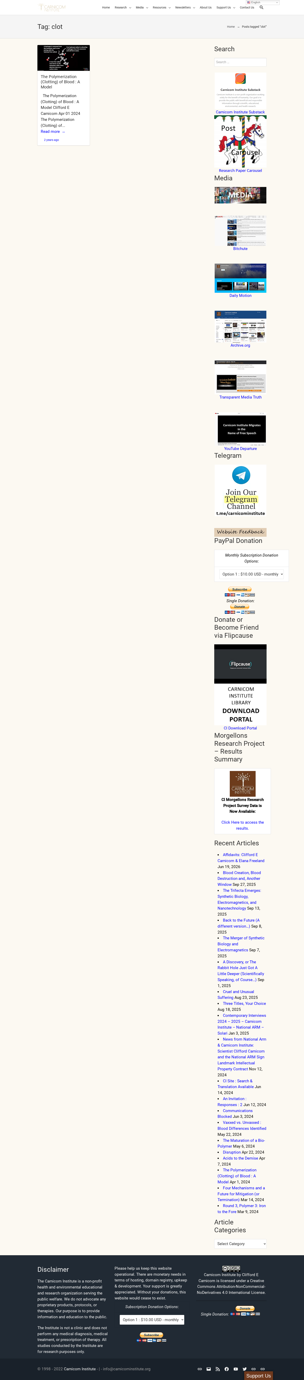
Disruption (232, 1152)
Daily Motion (240, 295)
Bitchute (240, 248)
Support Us (224, 7)
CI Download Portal (240, 728)
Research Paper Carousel (240, 171)
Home (106, 7)
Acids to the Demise (240, 1158)
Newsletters (183, 7)
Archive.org (240, 345)
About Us (206, 7)
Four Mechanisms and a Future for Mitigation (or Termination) (241, 1194)
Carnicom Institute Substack (240, 112)
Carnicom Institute (80, 1369)
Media (140, 7)
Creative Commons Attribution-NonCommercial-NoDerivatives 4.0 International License (231, 1286)
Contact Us (247, 7)
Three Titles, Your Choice (244, 1003)
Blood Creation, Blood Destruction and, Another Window (239, 878)
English (255, 2)
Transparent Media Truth (240, 397)
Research (121, 7)
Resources (159, 7)
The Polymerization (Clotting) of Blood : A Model (60, 81)
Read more (50, 131)
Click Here (230, 822)
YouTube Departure (240, 448)
